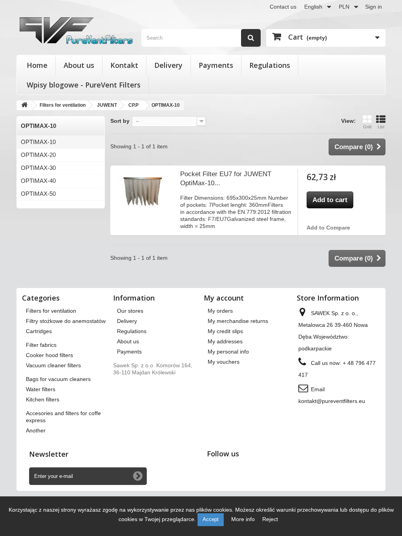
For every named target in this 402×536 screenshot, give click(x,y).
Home (37, 65)
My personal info (228, 351)
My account (224, 298)
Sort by (120, 121)
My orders (220, 311)
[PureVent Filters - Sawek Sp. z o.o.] (76, 30)
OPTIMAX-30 (38, 167)
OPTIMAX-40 (38, 180)
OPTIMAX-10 (38, 142)
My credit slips (225, 331)
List (381, 126)
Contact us (283, 7)
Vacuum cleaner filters (53, 365)
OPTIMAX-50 (38, 193)
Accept (211, 519)
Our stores (130, 311)
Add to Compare (328, 227)
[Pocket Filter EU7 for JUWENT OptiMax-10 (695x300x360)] (143, 190)
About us (79, 65)
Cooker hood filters (49, 355)
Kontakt (124, 65)
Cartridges (39, 331)
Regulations (269, 65)
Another (36, 430)
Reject (270, 519)
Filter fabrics (41, 345)
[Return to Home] (24, 105)
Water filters (40, 389)
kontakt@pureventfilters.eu (331, 401)
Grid (367, 126)
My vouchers (223, 362)
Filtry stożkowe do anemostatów (66, 321)
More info (243, 519)
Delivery (168, 65)
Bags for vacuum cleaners (58, 379)
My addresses (225, 341)
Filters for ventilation (51, 311)
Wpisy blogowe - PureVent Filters (84, 84)
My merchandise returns (238, 321)
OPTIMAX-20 (38, 154)
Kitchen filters (42, 399)
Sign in (373, 7)
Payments (216, 65)
